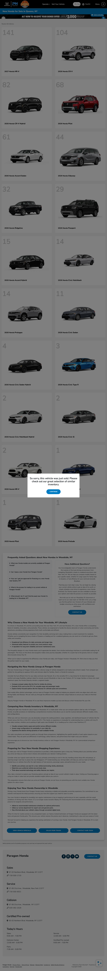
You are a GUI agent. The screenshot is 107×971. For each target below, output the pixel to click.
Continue (53, 492)
